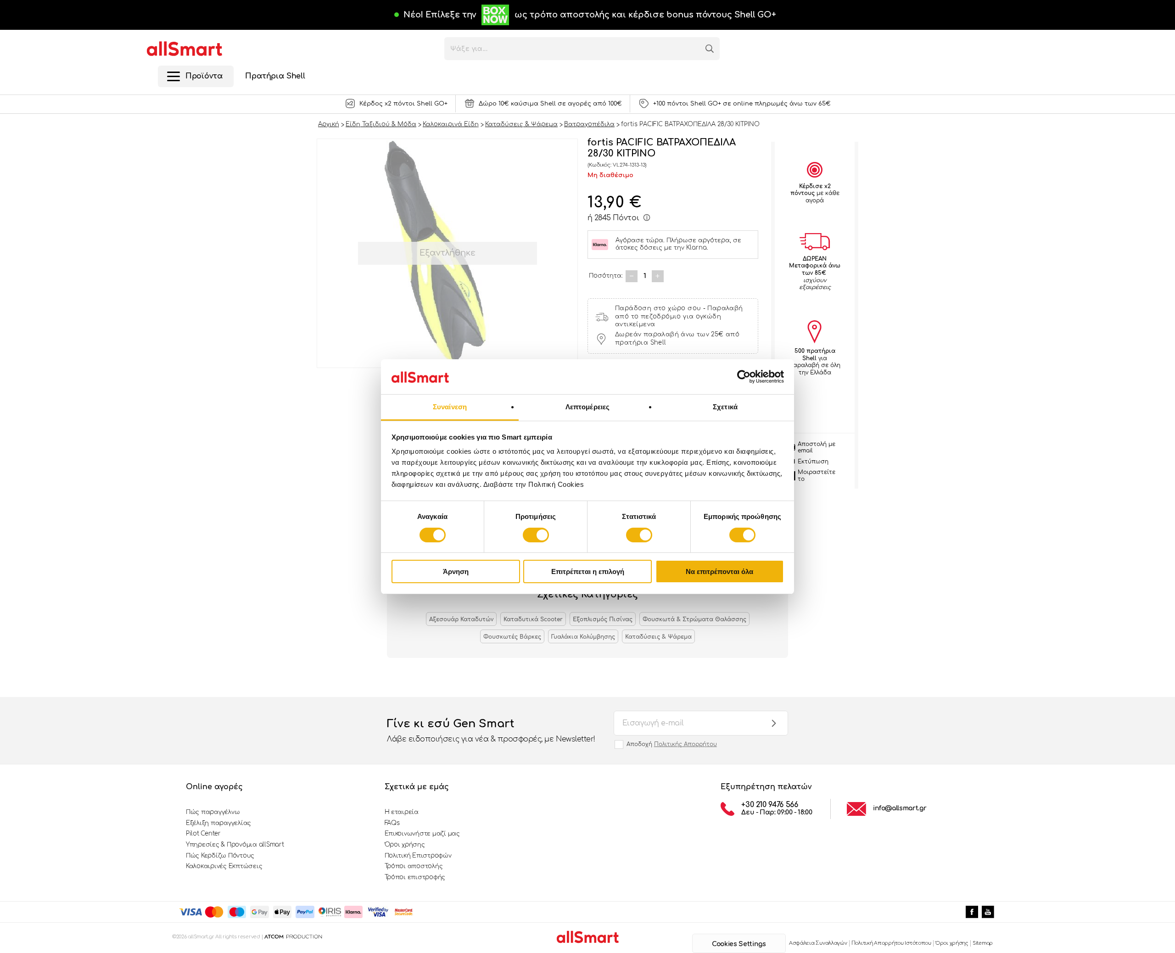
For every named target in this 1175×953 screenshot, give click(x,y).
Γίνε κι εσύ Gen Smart (491, 730)
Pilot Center (203, 833)
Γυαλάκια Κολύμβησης (583, 637)
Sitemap (983, 943)
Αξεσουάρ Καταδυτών (461, 619)
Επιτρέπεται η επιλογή (587, 571)
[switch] (536, 535)
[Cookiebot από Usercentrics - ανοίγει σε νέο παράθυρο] (744, 377)
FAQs (392, 823)
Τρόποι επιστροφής (415, 877)
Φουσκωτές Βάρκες (512, 637)
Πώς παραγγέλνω (213, 812)
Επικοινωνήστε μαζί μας (422, 833)
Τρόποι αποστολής (414, 866)
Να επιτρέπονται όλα (719, 571)
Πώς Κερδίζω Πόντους (220, 856)
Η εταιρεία (402, 812)
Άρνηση (456, 571)
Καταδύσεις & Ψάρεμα (658, 637)
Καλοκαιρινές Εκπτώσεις (224, 866)
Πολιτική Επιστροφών (418, 856)
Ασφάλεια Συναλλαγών (818, 943)
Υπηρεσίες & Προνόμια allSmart (235, 845)
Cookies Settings (739, 944)
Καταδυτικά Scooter (533, 619)
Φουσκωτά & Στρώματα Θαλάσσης (694, 619)
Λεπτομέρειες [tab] (587, 407)
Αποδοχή (672, 744)
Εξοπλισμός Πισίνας (602, 619)
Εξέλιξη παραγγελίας (218, 823)
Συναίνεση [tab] (450, 407)
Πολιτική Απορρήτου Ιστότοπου (891, 943)
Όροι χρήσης (405, 845)
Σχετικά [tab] (725, 407)
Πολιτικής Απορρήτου (685, 744)
